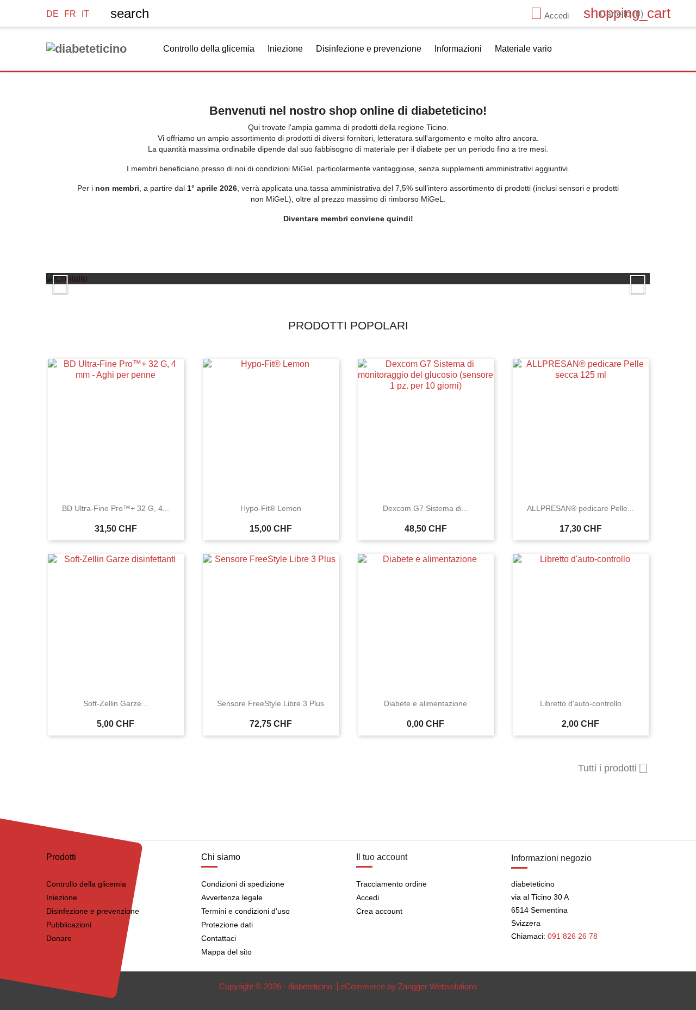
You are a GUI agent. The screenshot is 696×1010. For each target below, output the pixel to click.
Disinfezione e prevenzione (368, 48)
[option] (348, 278)
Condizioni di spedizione (242, 884)
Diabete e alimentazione (425, 703)
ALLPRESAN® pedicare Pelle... (580, 508)
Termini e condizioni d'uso (245, 911)
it (85, 13)
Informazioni (458, 48)
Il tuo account (381, 857)
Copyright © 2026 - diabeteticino (276, 986)
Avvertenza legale (232, 897)
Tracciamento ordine (391, 884)
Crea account (379, 911)
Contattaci (218, 938)
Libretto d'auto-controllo (581, 703)
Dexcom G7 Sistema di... (425, 508)
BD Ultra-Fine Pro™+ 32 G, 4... (115, 508)
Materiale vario (523, 48)
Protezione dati (227, 924)
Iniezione (285, 48)
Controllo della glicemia (208, 48)
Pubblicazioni (68, 924)
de (52, 13)
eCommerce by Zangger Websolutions (408, 986)
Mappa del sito (226, 951)
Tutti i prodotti (613, 769)
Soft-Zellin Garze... (115, 703)
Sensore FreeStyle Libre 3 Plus (270, 703)
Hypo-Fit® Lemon (270, 508)
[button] (91, 278)
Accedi (367, 897)
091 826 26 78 (573, 936)
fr (70, 13)
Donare (59, 938)
